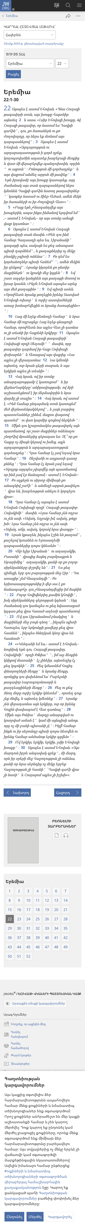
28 (69, 709)
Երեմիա (12, 16)
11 (61, 333)
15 (7, 425)
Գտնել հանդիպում (16, 1034)
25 (32, 665)
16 (24, 458)
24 (10, 644)
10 (10, 316)
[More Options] (78, 15)
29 (10, 742)
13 (10, 376)
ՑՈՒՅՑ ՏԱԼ (15, 54)
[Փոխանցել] (68, 15)
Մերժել (35, 1216)
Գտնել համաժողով (16, 1045)
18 (10, 502)
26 (50, 687)
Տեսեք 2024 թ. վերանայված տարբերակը (33, 43)
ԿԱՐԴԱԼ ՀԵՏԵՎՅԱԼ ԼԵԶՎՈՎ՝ (29, 26)
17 (7, 480)
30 (23, 747)
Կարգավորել (60, 1216)
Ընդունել (14, 1216)
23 (12, 616)
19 (7, 534)
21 (53, 567)
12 (45, 360)
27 (61, 698)
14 (39, 398)
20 (10, 551)
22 (7, 108)
